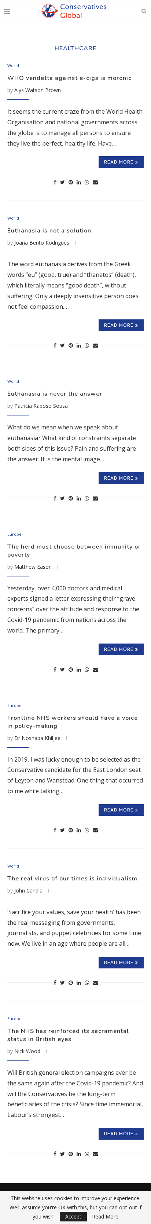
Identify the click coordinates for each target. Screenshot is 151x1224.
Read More (105, 1216)
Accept (73, 1216)
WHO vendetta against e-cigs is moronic (69, 78)
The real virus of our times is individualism (72, 879)
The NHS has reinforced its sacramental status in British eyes (68, 1035)
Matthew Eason (33, 566)
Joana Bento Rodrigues (41, 242)
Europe (14, 534)
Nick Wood (27, 1051)
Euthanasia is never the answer (54, 394)
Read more (118, 162)
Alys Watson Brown (37, 90)
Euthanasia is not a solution (49, 231)
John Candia (28, 890)
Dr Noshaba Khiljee (37, 737)
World (13, 65)
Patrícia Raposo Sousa (41, 405)
